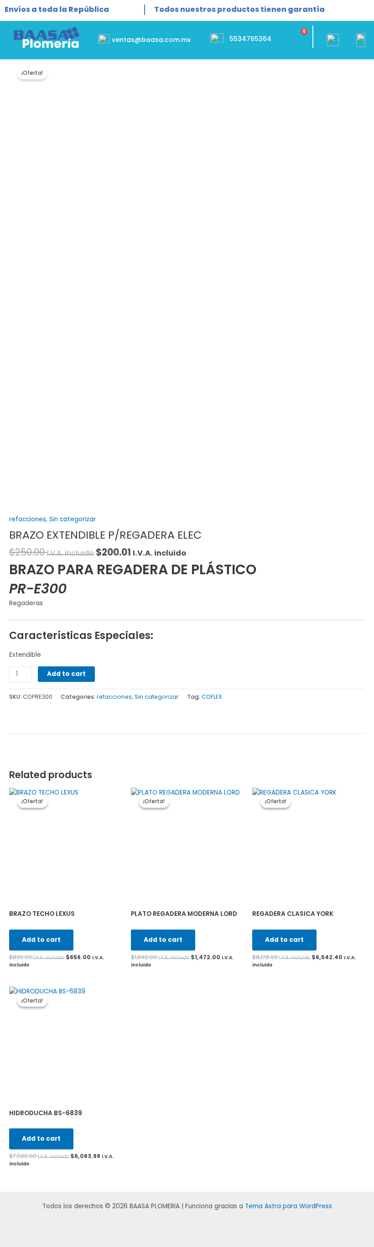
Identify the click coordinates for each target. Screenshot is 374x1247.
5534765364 (250, 38)
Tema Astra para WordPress (288, 1206)
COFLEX (212, 697)
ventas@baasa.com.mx (151, 39)
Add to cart (66, 674)
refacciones (27, 519)
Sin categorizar (72, 519)
